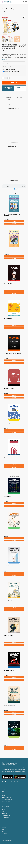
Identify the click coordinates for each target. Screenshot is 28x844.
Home (3, 9)
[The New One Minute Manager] (14, 273)
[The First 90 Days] (14, 308)
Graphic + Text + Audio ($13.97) (11, 71)
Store (3, 793)
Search (3, 809)
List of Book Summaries (7, 799)
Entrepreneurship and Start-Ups (9, 11)
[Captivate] (14, 520)
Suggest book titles (6, 815)
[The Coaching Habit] (14, 412)
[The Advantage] (14, 447)
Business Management (11, 9)
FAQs (3, 811)
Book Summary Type (7, 66)
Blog (3, 791)
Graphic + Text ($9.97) (9, 69)
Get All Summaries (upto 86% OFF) (7, 88)
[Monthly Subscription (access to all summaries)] (14, 203)
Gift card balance (5, 817)
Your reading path (6, 801)
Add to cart (14, 82)
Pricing (3, 795)
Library (3, 789)
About (3, 825)
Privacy (3, 831)
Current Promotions (6, 797)
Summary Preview (8, 98)
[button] (26, 1)
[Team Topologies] (14, 486)
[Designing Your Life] (14, 590)
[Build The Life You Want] (14, 694)
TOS (3, 829)
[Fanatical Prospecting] (14, 555)
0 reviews (11, 63)
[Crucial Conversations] (14, 377)
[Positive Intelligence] (14, 625)
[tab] (8, 98)
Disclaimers (4, 833)
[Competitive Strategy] (14, 660)
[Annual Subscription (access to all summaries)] (14, 238)
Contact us (4, 813)
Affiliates (4, 827)
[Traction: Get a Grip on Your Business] (14, 343)
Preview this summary (20, 88)
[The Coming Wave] (14, 729)
